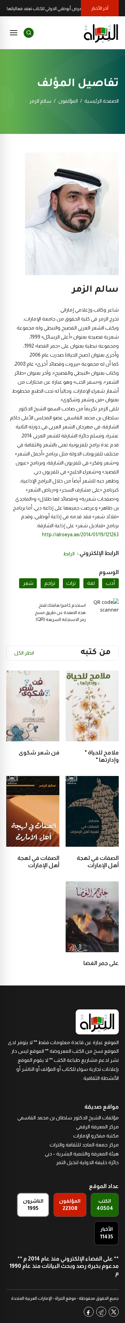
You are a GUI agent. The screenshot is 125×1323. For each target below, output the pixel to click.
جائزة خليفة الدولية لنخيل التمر (87, 1162)
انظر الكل (24, 653)
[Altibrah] (101, 32)
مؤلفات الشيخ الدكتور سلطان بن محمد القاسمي (68, 1117)
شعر (28, 583)
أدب (110, 583)
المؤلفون (68, 101)
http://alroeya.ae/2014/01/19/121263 (80, 534)
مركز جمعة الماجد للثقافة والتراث (84, 1144)
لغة (91, 583)
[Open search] (29, 33)
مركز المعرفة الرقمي (97, 1126)
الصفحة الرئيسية (101, 101)
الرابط (69, 553)
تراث (71, 583)
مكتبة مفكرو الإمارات (96, 1135)
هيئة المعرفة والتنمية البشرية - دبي (82, 1153)
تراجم (49, 583)
